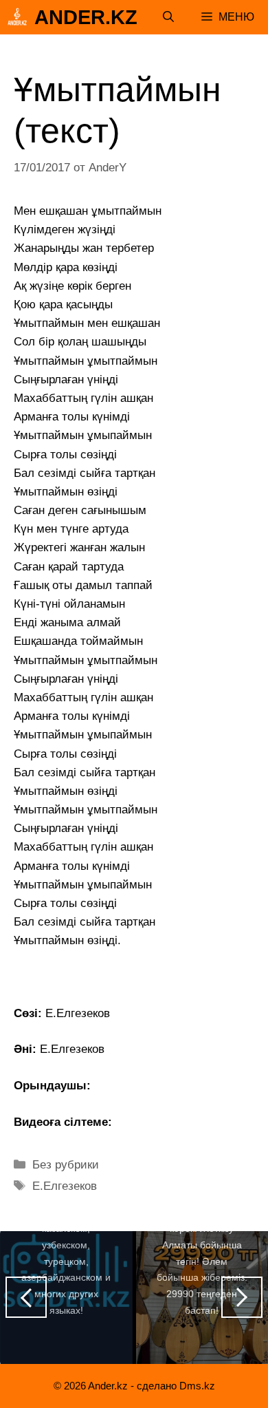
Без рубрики (65, 1164)
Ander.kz (85, 17)
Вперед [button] (242, 1297)
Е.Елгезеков (64, 1186)
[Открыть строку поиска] (168, 17)
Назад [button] (26, 1297)
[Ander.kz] (17, 17)
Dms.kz (197, 1385)
